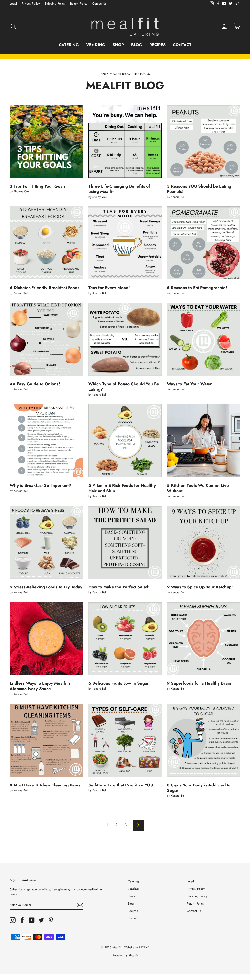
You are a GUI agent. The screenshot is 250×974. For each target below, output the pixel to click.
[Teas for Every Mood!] (125, 242)
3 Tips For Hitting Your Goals (38, 186)
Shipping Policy (55, 3)
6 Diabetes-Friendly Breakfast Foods (44, 287)
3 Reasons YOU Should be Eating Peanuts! (199, 188)
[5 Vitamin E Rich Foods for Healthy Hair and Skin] (125, 440)
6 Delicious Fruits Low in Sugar (118, 683)
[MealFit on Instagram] (13, 920)
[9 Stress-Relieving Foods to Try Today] (46, 542)
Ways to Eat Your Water (189, 384)
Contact (182, 44)
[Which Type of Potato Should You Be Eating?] (125, 339)
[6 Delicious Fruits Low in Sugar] (125, 638)
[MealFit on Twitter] (41, 920)
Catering (69, 44)
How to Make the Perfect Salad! (119, 587)
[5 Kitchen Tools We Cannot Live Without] (203, 440)
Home (104, 73)
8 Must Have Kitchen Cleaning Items (45, 785)
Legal (13, 3)
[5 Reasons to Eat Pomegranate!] (203, 242)
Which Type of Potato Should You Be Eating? (123, 386)
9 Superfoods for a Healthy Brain (199, 683)
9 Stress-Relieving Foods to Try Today (46, 587)
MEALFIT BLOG (120, 73)
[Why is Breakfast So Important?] (46, 440)
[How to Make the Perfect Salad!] (125, 542)
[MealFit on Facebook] (22, 920)
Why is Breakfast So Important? (40, 485)
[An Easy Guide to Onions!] (46, 339)
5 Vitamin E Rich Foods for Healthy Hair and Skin (122, 488)
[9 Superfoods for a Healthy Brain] (203, 638)
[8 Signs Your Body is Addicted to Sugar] (203, 740)
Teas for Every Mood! (109, 287)
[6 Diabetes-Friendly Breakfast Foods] (46, 242)
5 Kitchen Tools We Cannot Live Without (198, 488)
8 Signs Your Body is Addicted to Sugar (198, 787)
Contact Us (99, 3)
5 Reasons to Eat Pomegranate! (197, 287)
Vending (95, 44)
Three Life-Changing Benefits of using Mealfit (119, 188)
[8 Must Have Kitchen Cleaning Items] (46, 740)
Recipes (157, 44)
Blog (136, 44)
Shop (118, 44)
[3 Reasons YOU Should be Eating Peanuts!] (203, 141)
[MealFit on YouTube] (32, 920)
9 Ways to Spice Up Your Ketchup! (200, 587)
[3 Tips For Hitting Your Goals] (46, 141)
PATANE (144, 947)
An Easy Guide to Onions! (35, 384)
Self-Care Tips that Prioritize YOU (120, 785)
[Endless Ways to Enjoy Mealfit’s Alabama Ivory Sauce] (46, 638)
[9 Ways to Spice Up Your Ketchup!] (203, 542)
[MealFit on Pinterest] (51, 920)
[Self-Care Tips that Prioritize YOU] (125, 740)
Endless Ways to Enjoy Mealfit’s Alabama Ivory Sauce (40, 686)
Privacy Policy (31, 3)
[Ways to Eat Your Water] (203, 339)
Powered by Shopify (125, 955)
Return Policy (78, 3)
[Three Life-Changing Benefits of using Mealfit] (125, 141)
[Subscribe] (80, 905)
